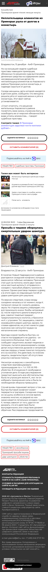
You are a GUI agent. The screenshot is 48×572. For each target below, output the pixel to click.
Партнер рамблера (23, 560)
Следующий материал (23, 565)
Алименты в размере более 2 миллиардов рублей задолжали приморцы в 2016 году (28, 185)
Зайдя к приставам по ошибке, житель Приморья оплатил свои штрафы (26, 193)
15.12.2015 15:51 (7, 10)
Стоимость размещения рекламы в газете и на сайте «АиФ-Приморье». (21, 478)
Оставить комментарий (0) (24, 147)
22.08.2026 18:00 (8, 222)
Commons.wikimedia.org (12, 60)
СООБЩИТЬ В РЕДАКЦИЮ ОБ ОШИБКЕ (20, 489)
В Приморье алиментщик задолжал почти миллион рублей (21, 125)
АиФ (22, 266)
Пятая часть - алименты (21, 200)
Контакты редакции (13, 474)
